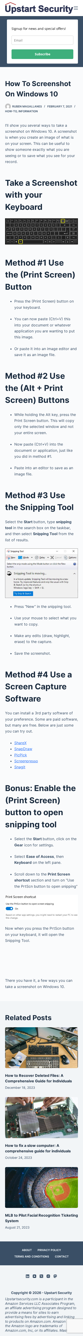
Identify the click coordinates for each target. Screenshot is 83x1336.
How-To (11, 111)
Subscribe (42, 54)
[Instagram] (48, 1276)
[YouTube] (34, 1276)
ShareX (20, 743)
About (27, 1250)
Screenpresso (26, 761)
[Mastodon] (55, 1276)
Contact (62, 1256)
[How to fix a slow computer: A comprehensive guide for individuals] (41, 1117)
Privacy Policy (49, 1250)
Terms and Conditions (31, 1256)
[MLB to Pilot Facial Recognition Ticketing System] (41, 1187)
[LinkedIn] (27, 1276)
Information (28, 111)
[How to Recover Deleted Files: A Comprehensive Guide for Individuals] (41, 1047)
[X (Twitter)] (41, 1276)
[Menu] (76, 8)
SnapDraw (23, 749)
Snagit (19, 767)
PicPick (20, 755)
